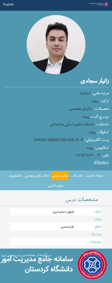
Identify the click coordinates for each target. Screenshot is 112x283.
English (8, 4)
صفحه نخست (94, 175)
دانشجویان (15, 175)
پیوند (95, 101)
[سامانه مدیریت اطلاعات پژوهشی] (98, 6)
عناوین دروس (60, 175)
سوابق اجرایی (56, 185)
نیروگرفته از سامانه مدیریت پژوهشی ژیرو (26, 255)
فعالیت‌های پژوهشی (37, 175)
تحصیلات (77, 175)
